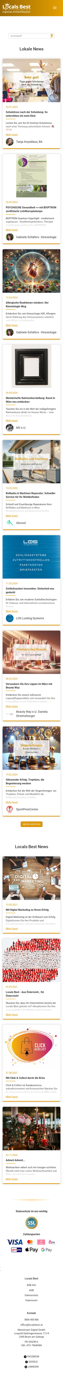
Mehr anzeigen (31, 824)
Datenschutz (31, 1295)
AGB (31, 1290)
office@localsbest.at (31, 1324)
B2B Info (31, 1285)
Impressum (31, 1300)
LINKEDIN (33, 1366)
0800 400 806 (31, 1319)
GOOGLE (33, 1361)
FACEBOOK (33, 1356)
